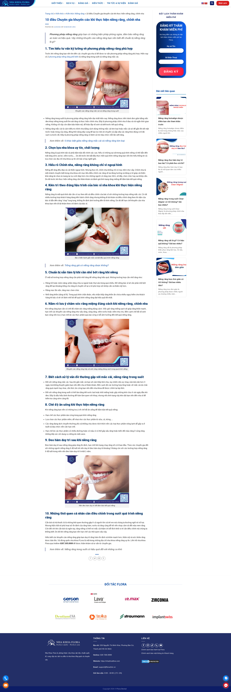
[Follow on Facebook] (144, 645)
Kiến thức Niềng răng (75, 14)
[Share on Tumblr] (104, 558)
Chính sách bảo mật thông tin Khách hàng (157, 653)
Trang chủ (49, 14)
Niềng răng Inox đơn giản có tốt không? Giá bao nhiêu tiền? (170, 282)
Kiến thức (60, 14)
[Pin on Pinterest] (99, 558)
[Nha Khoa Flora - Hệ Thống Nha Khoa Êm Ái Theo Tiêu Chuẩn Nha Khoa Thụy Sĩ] (24, 3)
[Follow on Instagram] (148, 645)
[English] (202, 3)
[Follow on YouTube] (161, 645)
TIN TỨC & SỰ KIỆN (116, 3)
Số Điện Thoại (171, 57)
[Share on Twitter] (95, 558)
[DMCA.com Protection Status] (150, 661)
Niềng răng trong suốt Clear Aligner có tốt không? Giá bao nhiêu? (171, 202)
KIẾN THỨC (97, 3)
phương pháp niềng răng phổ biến (64, 57)
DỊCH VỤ (70, 3)
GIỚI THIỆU (56, 3)
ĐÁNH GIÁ (133, 3)
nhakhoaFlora (69, 27)
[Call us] (157, 645)
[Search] (212, 3)
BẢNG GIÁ (83, 3)
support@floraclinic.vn (107, 667)
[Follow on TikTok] (152, 645)
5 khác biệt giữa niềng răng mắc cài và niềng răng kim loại (95, 141)
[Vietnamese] (206, 3)
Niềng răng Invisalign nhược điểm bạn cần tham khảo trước (170, 121)
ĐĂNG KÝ (171, 71)
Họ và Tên (171, 46)
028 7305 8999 (106, 655)
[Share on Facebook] (91, 558)
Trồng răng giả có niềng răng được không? (87, 265)
